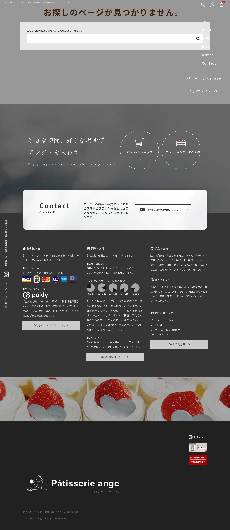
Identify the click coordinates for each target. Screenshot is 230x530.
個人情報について (32, 512)
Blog (206, 46)
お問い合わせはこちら (163, 210)
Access (207, 54)
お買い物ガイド (53, 512)
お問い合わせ (71, 512)
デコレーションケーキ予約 (207, 79)
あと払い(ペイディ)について (51, 325)
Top (205, 21)
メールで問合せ (179, 344)
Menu (207, 38)
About (207, 29)
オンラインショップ (207, 91)
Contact (209, 63)
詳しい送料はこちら (115, 357)
